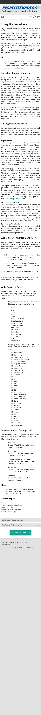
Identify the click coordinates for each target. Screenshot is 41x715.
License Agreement (25, 542)
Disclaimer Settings (32, 66)
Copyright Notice (6, 544)
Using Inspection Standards (11, 505)
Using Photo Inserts (9, 503)
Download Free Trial (22, 532)
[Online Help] (2, 17)
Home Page (4, 542)
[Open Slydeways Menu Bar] (38, 17)
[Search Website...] (34, 17)
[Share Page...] (30, 17)
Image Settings (15, 199)
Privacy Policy (14, 542)
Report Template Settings (11, 509)
